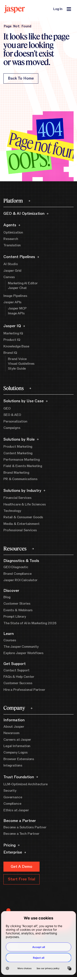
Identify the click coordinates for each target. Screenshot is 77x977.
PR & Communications (20, 479)
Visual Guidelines (21, 363)
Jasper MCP (17, 308)
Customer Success (17, 683)
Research (10, 239)
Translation (12, 245)
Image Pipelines (15, 295)
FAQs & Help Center (18, 676)
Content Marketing (18, 453)
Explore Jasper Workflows (23, 653)
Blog (6, 597)
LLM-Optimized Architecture (25, 784)
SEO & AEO (12, 414)
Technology (12, 510)
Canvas (9, 277)
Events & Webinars (18, 610)
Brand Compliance (17, 573)
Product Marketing (17, 446)
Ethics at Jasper (16, 810)
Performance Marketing (21, 459)
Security (9, 790)
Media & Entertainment (21, 523)
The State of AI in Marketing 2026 (29, 623)
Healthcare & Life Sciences (24, 504)
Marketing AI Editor (23, 283)
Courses (9, 640)
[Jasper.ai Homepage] (14, 9)
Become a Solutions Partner (24, 827)
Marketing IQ (13, 333)
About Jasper (13, 726)
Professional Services (20, 530)
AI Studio (10, 264)
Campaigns (11, 427)
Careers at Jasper (17, 739)
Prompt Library (14, 616)
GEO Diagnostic (15, 567)
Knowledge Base (16, 346)
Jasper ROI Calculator (20, 580)
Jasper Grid (12, 270)
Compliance (12, 803)
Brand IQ (10, 352)
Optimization (13, 232)
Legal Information (16, 746)
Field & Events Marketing (22, 466)
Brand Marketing (16, 472)
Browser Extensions (18, 759)
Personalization (15, 421)
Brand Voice (17, 359)
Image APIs (16, 313)
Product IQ (11, 339)
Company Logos (15, 752)
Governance (12, 797)
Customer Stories (16, 603)
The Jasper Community (21, 646)
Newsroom (11, 733)
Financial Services (17, 497)
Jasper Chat (17, 288)
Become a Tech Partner (21, 833)
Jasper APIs (12, 302)
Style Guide (17, 368)
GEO (7, 408)
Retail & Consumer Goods (23, 517)
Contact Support (16, 670)
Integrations (12, 765)
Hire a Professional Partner (24, 689)
